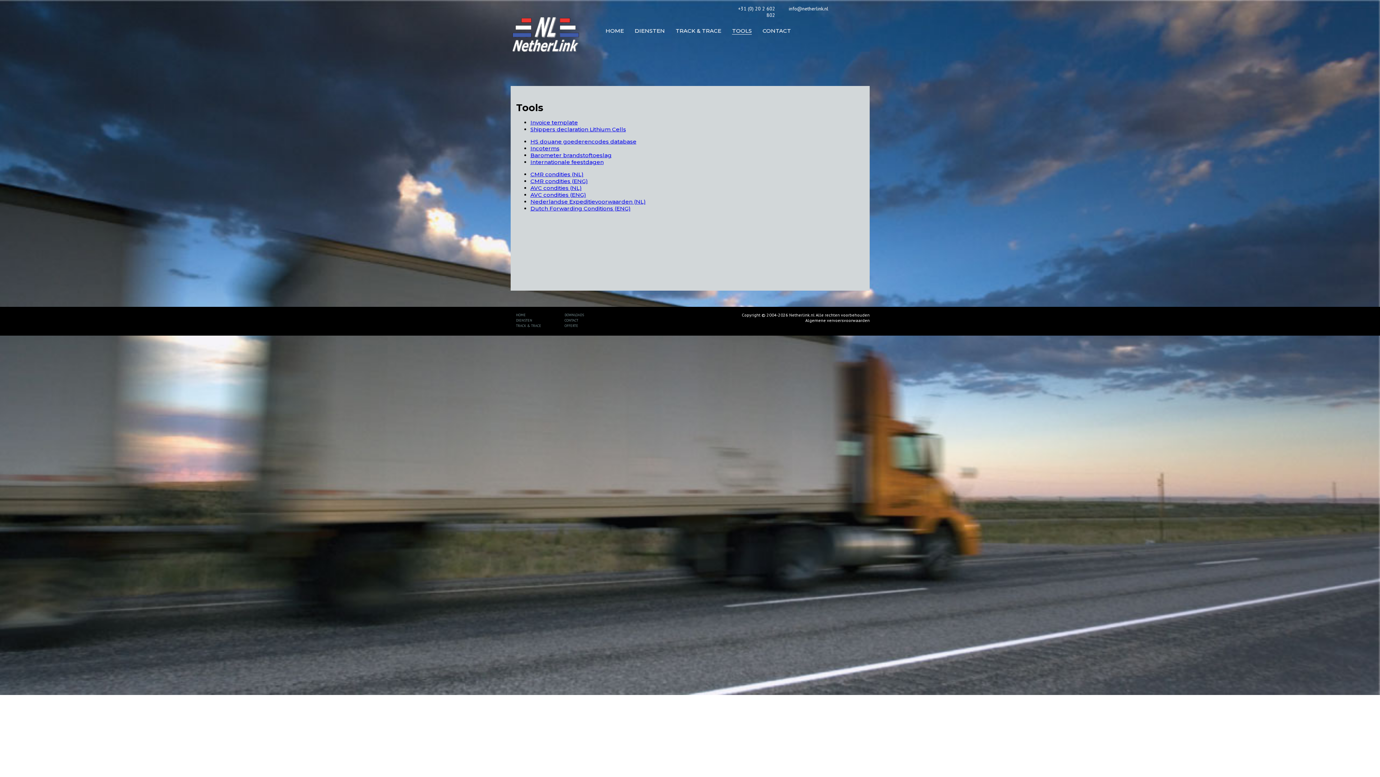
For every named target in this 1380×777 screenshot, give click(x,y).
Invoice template (554, 122)
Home (521, 315)
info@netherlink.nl (808, 8)
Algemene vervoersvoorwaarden (837, 320)
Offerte (571, 325)
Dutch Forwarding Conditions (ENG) (580, 208)
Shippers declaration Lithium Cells (578, 129)
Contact (571, 320)
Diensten (524, 320)
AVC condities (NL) (556, 188)
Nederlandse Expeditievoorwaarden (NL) (588, 201)
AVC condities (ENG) (558, 194)
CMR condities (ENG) (559, 181)
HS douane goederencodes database (583, 141)
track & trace (528, 325)
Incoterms (545, 148)
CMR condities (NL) (557, 174)
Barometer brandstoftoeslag (571, 155)
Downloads (574, 315)
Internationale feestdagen (567, 162)
